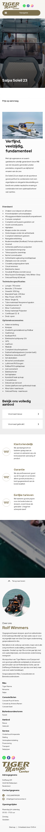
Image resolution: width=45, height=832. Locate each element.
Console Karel (7, 707)
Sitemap (12, 827)
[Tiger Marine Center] (11, 5)
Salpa (4, 692)
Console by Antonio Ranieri (12, 704)
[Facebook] (28, 5)
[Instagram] (32, 5)
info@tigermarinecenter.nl (16, 799)
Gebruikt (5, 726)
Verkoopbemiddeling (10, 740)
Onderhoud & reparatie (11, 734)
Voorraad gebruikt (16, 424)
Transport (5, 746)
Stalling (5, 737)
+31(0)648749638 (13, 795)
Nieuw (4, 723)
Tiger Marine (7, 686)
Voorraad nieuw (15, 414)
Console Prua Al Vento (10, 701)
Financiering (7, 743)
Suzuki (4, 715)
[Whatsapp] (24, 5)
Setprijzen (6, 749)
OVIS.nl (33, 827)
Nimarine (5, 689)
